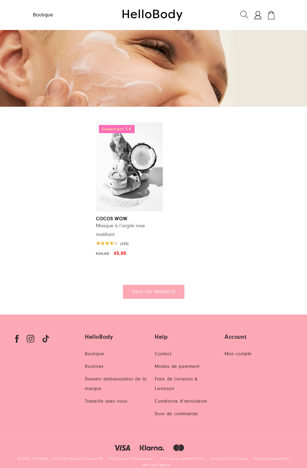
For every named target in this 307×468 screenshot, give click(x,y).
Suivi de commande (176, 413)
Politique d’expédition (271, 459)
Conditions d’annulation (181, 401)
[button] (244, 14)
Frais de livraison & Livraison (176, 383)
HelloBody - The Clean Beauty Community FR (67, 459)
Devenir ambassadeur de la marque (116, 383)
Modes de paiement (177, 366)
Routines (94, 366)
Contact (163, 353)
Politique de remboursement (131, 459)
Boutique (94, 353)
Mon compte (238, 353)
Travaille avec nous (106, 401)
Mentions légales (157, 465)
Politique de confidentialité (182, 459)
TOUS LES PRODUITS (153, 291)
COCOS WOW (111, 219)
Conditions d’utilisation (229, 459)
